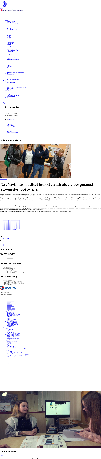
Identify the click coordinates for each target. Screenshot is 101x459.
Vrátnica (8, 382)
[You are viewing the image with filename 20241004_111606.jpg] (11, 221)
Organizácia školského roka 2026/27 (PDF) (14, 335)
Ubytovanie (5, 3)
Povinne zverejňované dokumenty (11, 46)
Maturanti (7, 73)
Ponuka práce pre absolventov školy (13, 79)
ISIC (7, 67)
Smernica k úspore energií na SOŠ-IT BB (13, 23)
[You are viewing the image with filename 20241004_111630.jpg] (11, 222)
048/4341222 (5, 12)
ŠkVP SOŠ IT (9, 35)
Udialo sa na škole (3, 179)
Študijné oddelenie (10, 124)
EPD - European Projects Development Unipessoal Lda (12, 281)
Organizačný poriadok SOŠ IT (12, 322)
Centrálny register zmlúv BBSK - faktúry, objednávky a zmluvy (14, 272)
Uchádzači (4, 80)
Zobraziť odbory (3, 455)
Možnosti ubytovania (10, 360)
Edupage (4, 2)
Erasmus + (8, 36)
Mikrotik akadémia (10, 39)
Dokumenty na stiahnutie (11, 71)
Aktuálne (6, 20)
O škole (4, 19)
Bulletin (4, 1)
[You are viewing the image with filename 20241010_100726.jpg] (11, 228)
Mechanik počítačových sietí (12, 88)
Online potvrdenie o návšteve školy (13, 59)
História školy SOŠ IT (10, 42)
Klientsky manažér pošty (11, 84)
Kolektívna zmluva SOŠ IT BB (8, 269)
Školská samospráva (10, 22)
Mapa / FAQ (9, 127)
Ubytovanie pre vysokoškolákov (12, 24)
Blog (3, 102)
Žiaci (3, 53)
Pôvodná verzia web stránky (12, 29)
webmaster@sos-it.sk (10, 258)
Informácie (7, 90)
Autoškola (8, 60)
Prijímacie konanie (10, 91)
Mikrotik (4, 5)
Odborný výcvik (9, 131)
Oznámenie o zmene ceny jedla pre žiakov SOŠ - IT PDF (16, 72)
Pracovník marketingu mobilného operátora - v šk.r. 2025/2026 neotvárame (20, 354)
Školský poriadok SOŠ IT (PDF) (12, 49)
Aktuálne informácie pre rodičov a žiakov (13, 54)
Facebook (8, 101)
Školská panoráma (10, 52)
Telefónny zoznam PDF (11, 126)
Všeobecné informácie (9, 32)
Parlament (4, 6)
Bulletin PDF (9, 28)
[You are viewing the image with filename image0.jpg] (9, 229)
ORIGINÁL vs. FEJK (10, 69)
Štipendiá (8, 58)
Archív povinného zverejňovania (8, 270)
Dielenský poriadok (10, 51)
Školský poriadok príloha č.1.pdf (12, 50)
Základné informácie (10, 34)
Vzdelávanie (9, 41)
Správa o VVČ (9, 37)
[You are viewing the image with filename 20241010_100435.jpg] (11, 227)
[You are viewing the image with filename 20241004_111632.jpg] (11, 223)
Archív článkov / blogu (10, 43)
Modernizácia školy (10, 31)
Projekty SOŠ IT (9, 44)
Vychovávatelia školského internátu (13, 132)
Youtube (8, 366)
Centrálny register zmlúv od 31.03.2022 (10, 271)
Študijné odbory (8, 81)
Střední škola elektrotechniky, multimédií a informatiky (12, 282)
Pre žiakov (7, 63)
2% (7, 27)
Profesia (8, 75)
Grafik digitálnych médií (11, 82)
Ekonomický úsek (10, 133)
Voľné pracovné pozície (11, 21)
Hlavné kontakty (8, 122)
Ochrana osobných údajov (7, 296)
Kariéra (8, 76)
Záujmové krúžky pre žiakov (11, 64)
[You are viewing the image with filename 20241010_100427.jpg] (11, 226)
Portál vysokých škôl (10, 74)
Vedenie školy (9, 123)
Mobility (8, 94)
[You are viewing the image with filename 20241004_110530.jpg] (11, 220)
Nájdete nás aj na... (8, 97)
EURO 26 (8, 68)
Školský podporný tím (10, 125)
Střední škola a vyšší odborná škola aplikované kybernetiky (13, 283)
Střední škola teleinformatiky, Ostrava (9, 284)
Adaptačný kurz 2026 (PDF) (11, 57)
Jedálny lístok (9, 66)
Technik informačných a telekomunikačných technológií (16, 87)
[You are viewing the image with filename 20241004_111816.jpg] (11, 225)
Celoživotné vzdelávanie (11, 96)
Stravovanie (5, 4)
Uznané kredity (9, 38)
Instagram (8, 98)
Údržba (8, 134)
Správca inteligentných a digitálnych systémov (15, 83)
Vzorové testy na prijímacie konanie (13, 95)
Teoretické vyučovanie (11, 130)
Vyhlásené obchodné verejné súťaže (9, 268)
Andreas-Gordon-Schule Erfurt (8, 280)
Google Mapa (11, 119)
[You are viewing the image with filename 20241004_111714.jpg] (11, 224)
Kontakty (4, 103)
